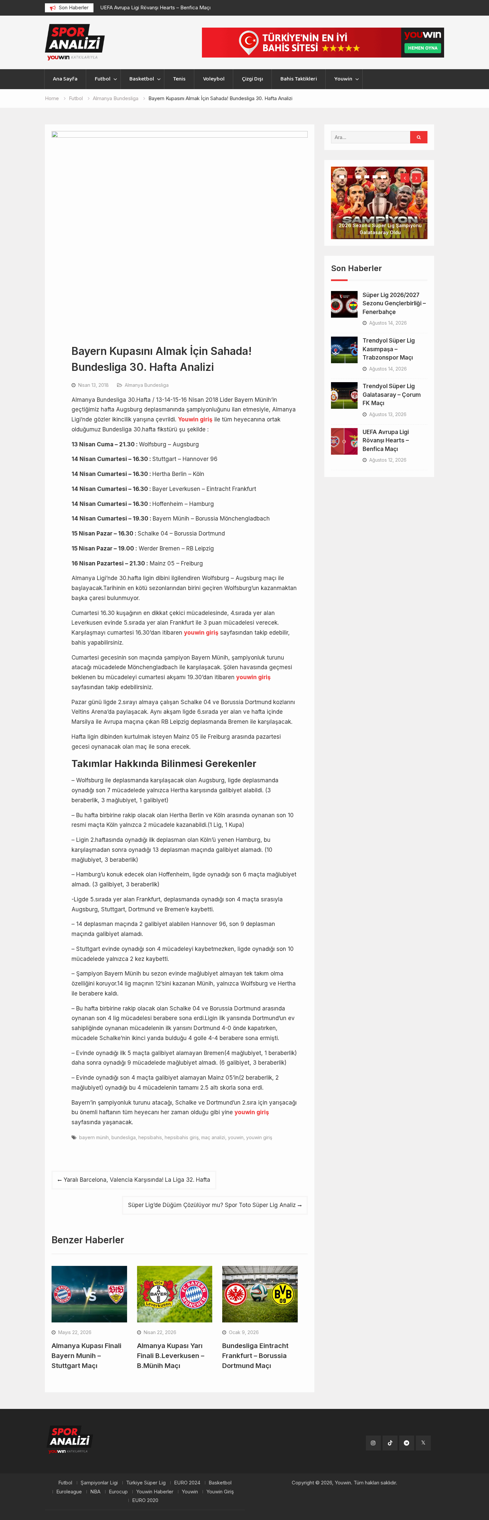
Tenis (179, 79)
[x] (423, 1443)
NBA (95, 1491)
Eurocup (118, 1491)
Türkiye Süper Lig (146, 1482)
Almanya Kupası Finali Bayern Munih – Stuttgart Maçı (86, 1356)
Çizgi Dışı (252, 79)
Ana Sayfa (65, 79)
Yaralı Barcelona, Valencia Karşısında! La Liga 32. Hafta (137, 1179)
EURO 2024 (187, 1482)
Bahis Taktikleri (298, 79)
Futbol (102, 79)
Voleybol (214, 79)
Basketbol (141, 79)
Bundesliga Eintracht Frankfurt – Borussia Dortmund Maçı (255, 1356)
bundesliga (123, 1137)
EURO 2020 (145, 1500)
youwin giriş (259, 1137)
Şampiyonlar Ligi (99, 1482)
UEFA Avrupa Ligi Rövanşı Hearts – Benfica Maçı (155, 7)
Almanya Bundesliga (147, 385)
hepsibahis (150, 1137)
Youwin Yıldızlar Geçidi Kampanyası (380, 211)
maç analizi (213, 1137)
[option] (160, 7)
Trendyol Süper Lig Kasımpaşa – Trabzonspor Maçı (389, 328)
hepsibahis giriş (182, 1137)
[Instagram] (373, 1443)
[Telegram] (406, 1443)
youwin (236, 1137)
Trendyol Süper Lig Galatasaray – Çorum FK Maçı (392, 373)
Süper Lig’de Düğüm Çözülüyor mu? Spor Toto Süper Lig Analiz (212, 1205)
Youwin (343, 79)
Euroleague (69, 1491)
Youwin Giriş (220, 1491)
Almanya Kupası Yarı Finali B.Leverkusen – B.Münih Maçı (170, 1356)
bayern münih (94, 1137)
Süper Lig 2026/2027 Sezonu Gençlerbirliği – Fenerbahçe (394, 282)
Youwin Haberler (154, 1491)
